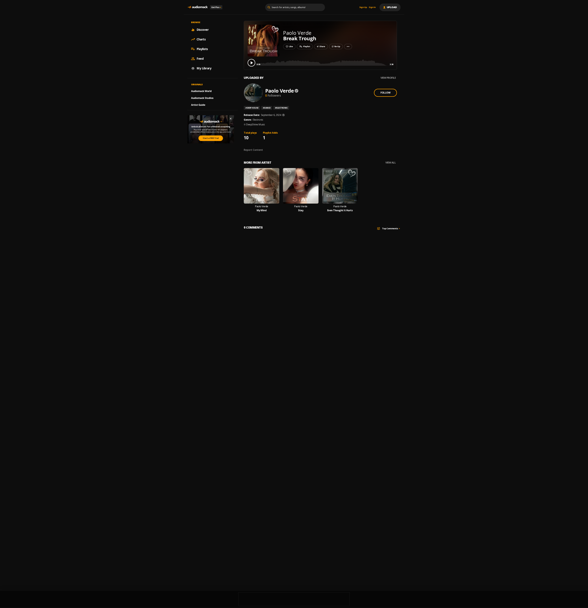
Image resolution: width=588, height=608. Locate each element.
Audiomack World (201, 91)
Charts (201, 39)
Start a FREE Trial (211, 138)
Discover (203, 30)
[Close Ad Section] (230, 118)
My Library (204, 68)
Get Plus (216, 7)
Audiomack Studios (202, 98)
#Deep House (251, 107)
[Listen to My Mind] (261, 186)
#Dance (267, 107)
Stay (300, 210)
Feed (200, 59)
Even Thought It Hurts (340, 210)
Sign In (372, 7)
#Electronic (281, 107)
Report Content (253, 150)
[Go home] (197, 7)
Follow (385, 92)
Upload (392, 7)
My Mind (262, 210)
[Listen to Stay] (300, 186)
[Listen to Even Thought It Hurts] (340, 186)
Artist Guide (198, 105)
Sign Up (363, 7)
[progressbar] (325, 62)
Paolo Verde (279, 90)
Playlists (202, 49)
